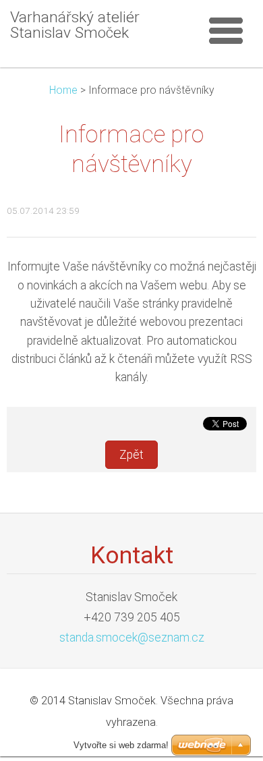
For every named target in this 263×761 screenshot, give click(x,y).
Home (63, 90)
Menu (226, 30)
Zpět (131, 454)
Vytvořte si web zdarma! (121, 745)
